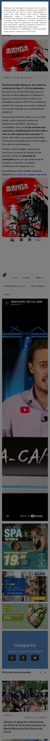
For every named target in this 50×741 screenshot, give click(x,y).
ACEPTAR (31, 31)
